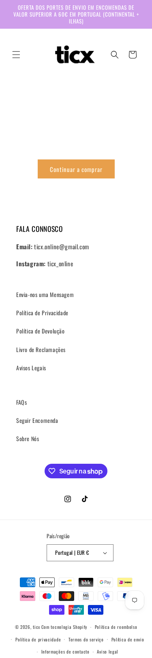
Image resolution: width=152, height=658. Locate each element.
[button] (16, 55)
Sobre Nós (27, 438)
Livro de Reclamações (41, 349)
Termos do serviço (86, 639)
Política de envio (127, 639)
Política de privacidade (38, 639)
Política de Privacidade (42, 312)
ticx (36, 627)
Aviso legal (107, 651)
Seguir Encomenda (37, 420)
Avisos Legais (31, 367)
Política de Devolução (40, 331)
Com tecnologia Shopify (64, 627)
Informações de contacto (65, 651)
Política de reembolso (116, 627)
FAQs (21, 402)
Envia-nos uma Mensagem (45, 294)
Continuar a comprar (76, 169)
